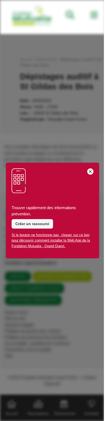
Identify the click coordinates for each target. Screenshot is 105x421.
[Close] (90, 171)
